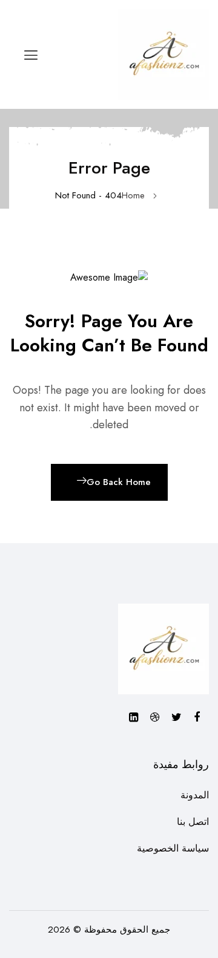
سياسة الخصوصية (173, 848)
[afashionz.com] (163, 53)
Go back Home (119, 482)
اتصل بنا (193, 822)
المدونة (194, 795)
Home (133, 195)
